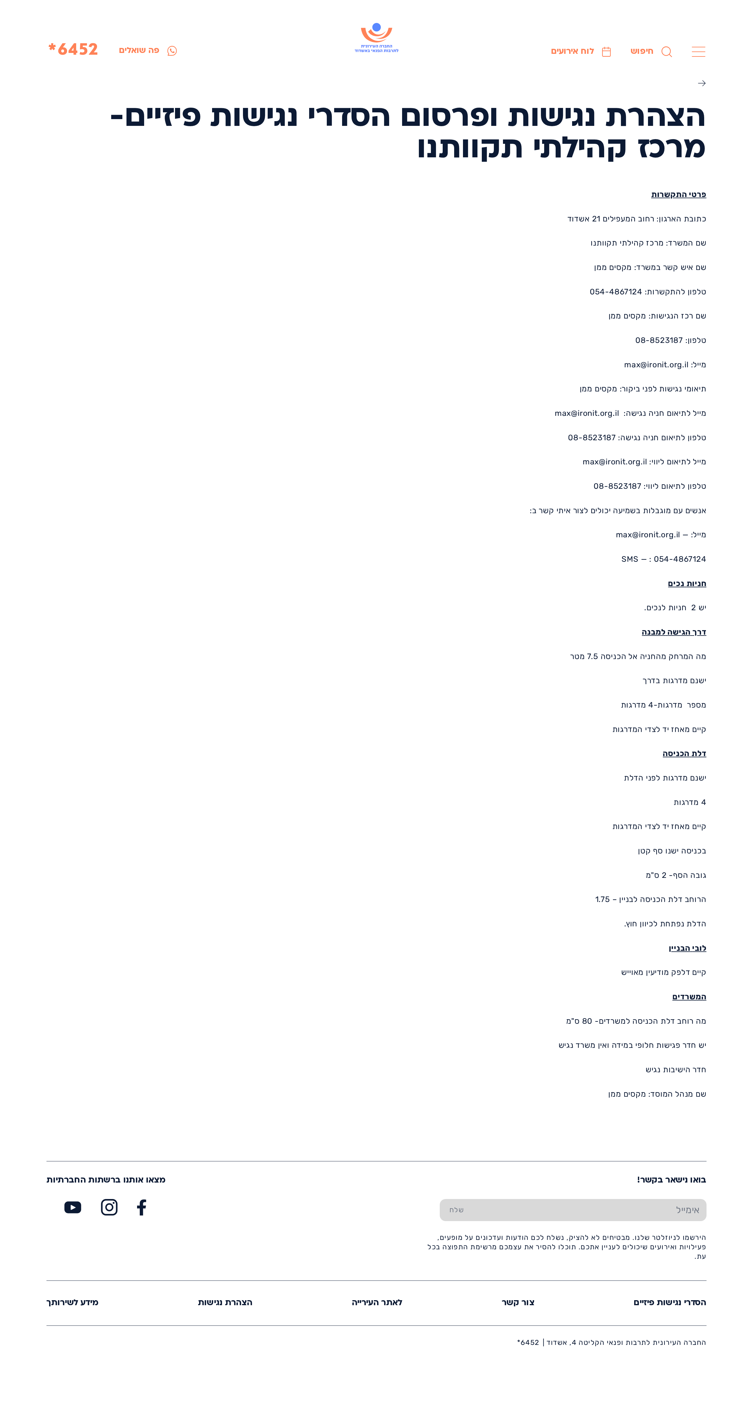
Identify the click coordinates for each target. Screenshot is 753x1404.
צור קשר (518, 1303)
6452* (73, 51)
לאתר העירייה (377, 1303)
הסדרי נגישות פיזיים (670, 1303)
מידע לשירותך (72, 1303)
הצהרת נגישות (225, 1303)
